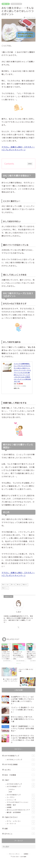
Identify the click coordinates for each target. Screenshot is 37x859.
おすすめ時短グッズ (19, 756)
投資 (19, 829)
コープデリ (20, 797)
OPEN (30, 163)
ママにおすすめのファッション (20, 802)
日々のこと (19, 834)
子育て (19, 780)
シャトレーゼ (20, 800)
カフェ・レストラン (20, 821)
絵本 (10, 792)
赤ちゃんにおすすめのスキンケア (20, 810)
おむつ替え (6, 584)
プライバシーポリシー (14, 854)
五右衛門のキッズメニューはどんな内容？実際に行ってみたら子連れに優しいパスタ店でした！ (22, 700)
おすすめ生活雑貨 (19, 764)
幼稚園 (20, 807)
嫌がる (25, 584)
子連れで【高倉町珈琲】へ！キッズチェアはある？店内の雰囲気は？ (22, 728)
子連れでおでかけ (19, 817)
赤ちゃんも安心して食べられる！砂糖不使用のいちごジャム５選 (22, 719)
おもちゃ (12, 789)
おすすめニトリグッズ (20, 760)
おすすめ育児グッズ (20, 795)
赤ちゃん (5, 588)
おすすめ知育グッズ (20, 786)
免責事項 (26, 854)
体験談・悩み (6, 4)
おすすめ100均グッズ (20, 784)
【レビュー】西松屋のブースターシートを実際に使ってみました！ (22, 709)
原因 (19, 584)
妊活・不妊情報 (19, 775)
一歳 (13, 584)
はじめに (19, 770)
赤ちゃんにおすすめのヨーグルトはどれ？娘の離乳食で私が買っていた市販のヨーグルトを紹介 (22, 739)
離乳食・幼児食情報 (20, 812)
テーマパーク (20, 824)
